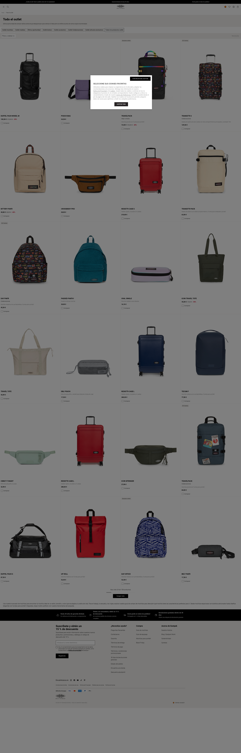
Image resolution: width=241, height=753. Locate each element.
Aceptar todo (121, 104)
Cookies (112, 91)
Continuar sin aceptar (140, 78)
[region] (121, 92)
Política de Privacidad (100, 91)
